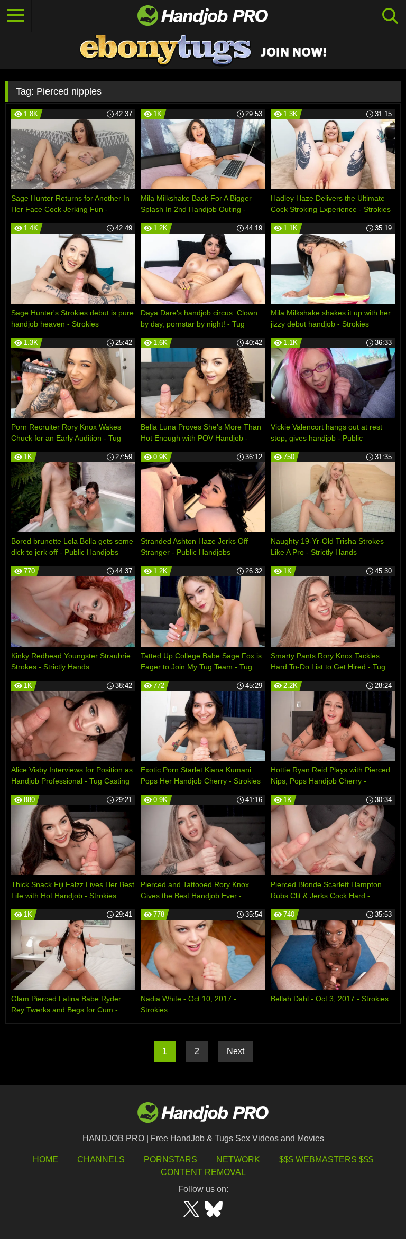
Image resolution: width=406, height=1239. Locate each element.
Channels (101, 1159)
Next (235, 1051)
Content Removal (203, 1172)
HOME (45, 1159)
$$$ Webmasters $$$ (326, 1159)
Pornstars (170, 1159)
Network (238, 1159)
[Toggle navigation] (16, 16)
